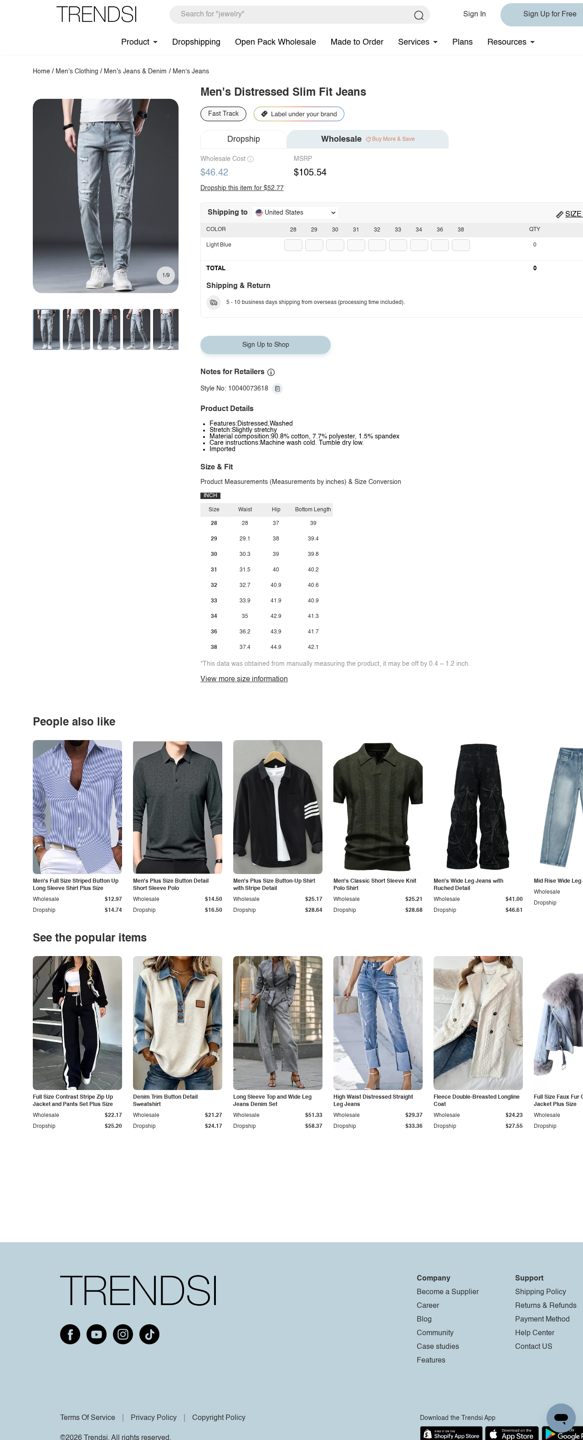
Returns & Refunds (546, 1306)
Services (414, 42)
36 (440, 230)
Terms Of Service (87, 1418)
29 (314, 230)
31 (356, 230)
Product (135, 42)
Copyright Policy (218, 1418)
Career (428, 1306)
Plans (462, 42)
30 (335, 230)
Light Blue (218, 245)
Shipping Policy (540, 1292)
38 (461, 230)
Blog (424, 1319)
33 (398, 230)
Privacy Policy (154, 1418)
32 (377, 230)
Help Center (534, 1333)
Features (431, 1360)
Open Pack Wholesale (275, 42)
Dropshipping (196, 42)
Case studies (438, 1347)
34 (419, 230)
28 (293, 230)
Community (435, 1333)
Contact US (533, 1347)
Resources (507, 42)
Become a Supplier (448, 1292)
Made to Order (357, 42)
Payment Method (542, 1319)
